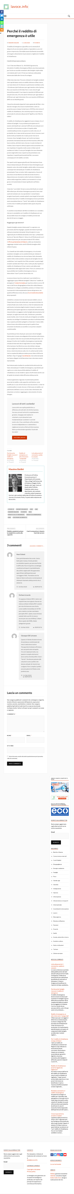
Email (29, 735)
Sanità (55, 933)
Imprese (55, 892)
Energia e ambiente (58, 868)
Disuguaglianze (57, 864)
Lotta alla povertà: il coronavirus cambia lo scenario (37, 454)
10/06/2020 (22, 586)
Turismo (55, 949)
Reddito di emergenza (34, 514)
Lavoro (55, 913)
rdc (30, 511)
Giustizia (55, 884)
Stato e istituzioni (58, 945)
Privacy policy (31, 1171)
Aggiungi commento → (37, 545)
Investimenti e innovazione (61, 909)
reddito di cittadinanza (16, 514)
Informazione (57, 896)
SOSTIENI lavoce (19, 437)
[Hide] (0, 33)
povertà (24, 511)
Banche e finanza (58, 852)
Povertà (37, 42)
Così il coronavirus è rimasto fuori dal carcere (35, 532)
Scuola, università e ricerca (60, 937)
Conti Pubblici (57, 860)
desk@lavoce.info (32, 1160)
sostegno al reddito (20, 517)
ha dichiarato (27, 356)
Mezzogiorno (57, 917)
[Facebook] (2, 12)
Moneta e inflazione (59, 921)
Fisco (54, 876)
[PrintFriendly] (2, 26)
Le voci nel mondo (55, 1164)
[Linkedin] (2, 19)
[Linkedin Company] (61, 1154)
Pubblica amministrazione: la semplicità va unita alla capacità (15, 533)
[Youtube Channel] (65, 1154)
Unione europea (58, 953)
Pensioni (55, 925)
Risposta (38, 586)
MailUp (52, 1173)
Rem (9, 517)
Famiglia (55, 872)
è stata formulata (20, 283)
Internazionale (57, 905)
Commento (11, 714)
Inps (31, 509)
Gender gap (56, 880)
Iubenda (52, 1175)
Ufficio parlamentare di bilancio (18, 242)
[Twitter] (2, 15)
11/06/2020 (26, 42)
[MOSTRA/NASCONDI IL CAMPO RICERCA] (69, 16)
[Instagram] (58, 1154)
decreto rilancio (22, 509)
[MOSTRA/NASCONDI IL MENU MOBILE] (5, 16)
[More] (2, 30)
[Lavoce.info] (17, 7)
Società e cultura (58, 941)
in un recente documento (35, 293)
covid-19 (11, 509)
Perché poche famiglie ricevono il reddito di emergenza (57, 991)
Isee (36, 509)
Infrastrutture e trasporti (60, 901)
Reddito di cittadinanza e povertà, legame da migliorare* (58, 1067)
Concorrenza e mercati (60, 856)
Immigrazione (57, 888)
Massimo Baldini (14, 42)
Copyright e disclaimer (33, 1169)
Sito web (10, 746)
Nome (9, 735)
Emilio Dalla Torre (55, 1178)
